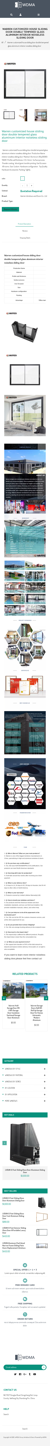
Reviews (25, 231)
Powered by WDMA (40, 1437)
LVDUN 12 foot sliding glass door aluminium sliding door (25, 1171)
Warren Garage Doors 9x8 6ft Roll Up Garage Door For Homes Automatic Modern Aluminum (36, 1012)
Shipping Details (25, 238)
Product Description (24, 224)
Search (6, 1414)
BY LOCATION (10, 1088)
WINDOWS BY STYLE (12, 1069)
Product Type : (7, 201)
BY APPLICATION (11, 1094)
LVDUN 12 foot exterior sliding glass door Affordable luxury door (14, 1230)
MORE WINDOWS (11, 1101)
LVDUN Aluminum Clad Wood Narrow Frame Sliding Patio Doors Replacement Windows (13, 1245)
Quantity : (5, 185)
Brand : (4, 196)
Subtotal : (5, 191)
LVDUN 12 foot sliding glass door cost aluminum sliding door (13, 1216)
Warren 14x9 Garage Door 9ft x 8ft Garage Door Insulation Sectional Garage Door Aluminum (13, 1011)
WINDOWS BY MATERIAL (14, 1075)
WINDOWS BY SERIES (13, 1081)
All (2, 42)
